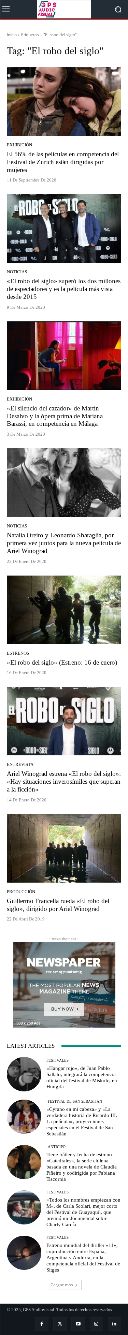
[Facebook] (41, 1324)
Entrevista (20, 764)
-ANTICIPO (56, 1147)
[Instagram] (96, 1324)
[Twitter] (60, 1324)
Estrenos (18, 653)
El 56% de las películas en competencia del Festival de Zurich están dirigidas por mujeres (63, 161)
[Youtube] (78, 1324)
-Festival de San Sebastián (74, 1101)
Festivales (57, 1060)
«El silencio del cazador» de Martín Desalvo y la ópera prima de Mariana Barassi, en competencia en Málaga (55, 416)
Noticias (17, 272)
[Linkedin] (114, 1324)
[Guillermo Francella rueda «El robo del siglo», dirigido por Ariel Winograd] (64, 848)
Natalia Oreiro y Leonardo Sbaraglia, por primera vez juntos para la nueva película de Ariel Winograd (64, 543)
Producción (21, 891)
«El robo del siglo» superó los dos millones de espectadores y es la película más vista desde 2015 (63, 288)
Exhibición (19, 145)
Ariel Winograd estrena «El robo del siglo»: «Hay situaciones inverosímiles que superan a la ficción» (64, 781)
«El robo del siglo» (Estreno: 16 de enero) (62, 662)
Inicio (12, 35)
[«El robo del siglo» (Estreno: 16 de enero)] (64, 610)
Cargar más (62, 1285)
